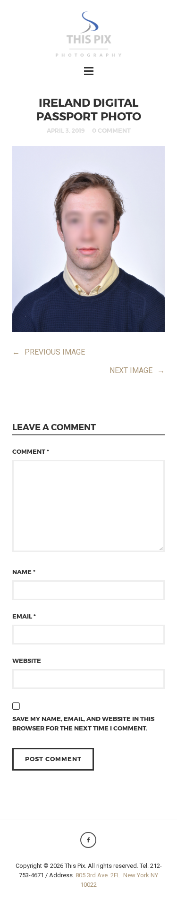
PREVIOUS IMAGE (48, 352)
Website (26, 660)
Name (23, 572)
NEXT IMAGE (137, 370)
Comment (30, 451)
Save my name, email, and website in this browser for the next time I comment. (83, 723)
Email (24, 616)
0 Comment (111, 130)
